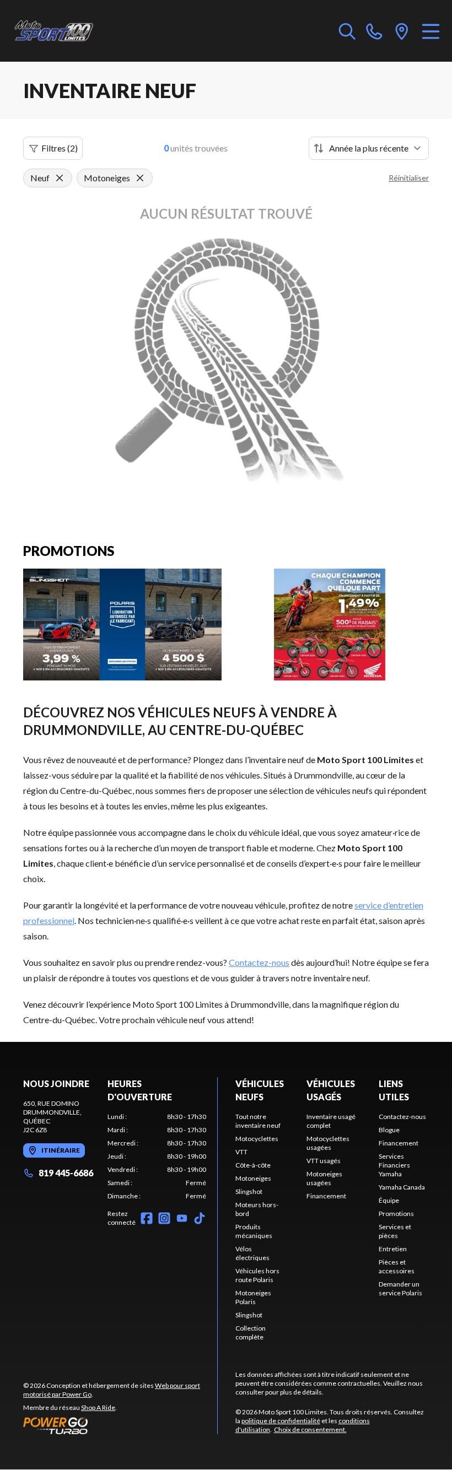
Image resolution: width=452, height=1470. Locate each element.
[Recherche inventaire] (347, 31)
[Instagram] (164, 1218)
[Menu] (430, 31)
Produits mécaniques (253, 1231)
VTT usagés (323, 1160)
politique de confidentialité (280, 1421)
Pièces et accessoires (397, 1266)
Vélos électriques (252, 1253)
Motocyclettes (256, 1138)
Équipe (389, 1200)
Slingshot (248, 1191)
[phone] (374, 31)
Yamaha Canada (402, 1187)
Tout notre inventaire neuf (258, 1120)
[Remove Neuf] (59, 178)
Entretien (393, 1249)
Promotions (396, 1213)
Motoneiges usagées (324, 1178)
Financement (326, 1196)
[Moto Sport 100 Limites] (64, 30)
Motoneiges (253, 1178)
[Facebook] (146, 1218)
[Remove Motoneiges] (140, 178)
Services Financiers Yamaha (394, 1165)
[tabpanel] (156, 1156)
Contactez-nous (259, 962)
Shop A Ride (98, 1407)
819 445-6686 (66, 1173)
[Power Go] (120, 1425)
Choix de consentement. (310, 1429)
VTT (241, 1152)
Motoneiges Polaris (253, 1297)
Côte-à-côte (253, 1165)
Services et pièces (395, 1231)
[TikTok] (199, 1218)
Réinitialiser (409, 177)
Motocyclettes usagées (327, 1143)
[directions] (401, 31)
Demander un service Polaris (400, 1288)
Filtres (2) (59, 148)
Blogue (389, 1130)
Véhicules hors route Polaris (257, 1275)
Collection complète (250, 1332)
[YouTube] (182, 1218)
